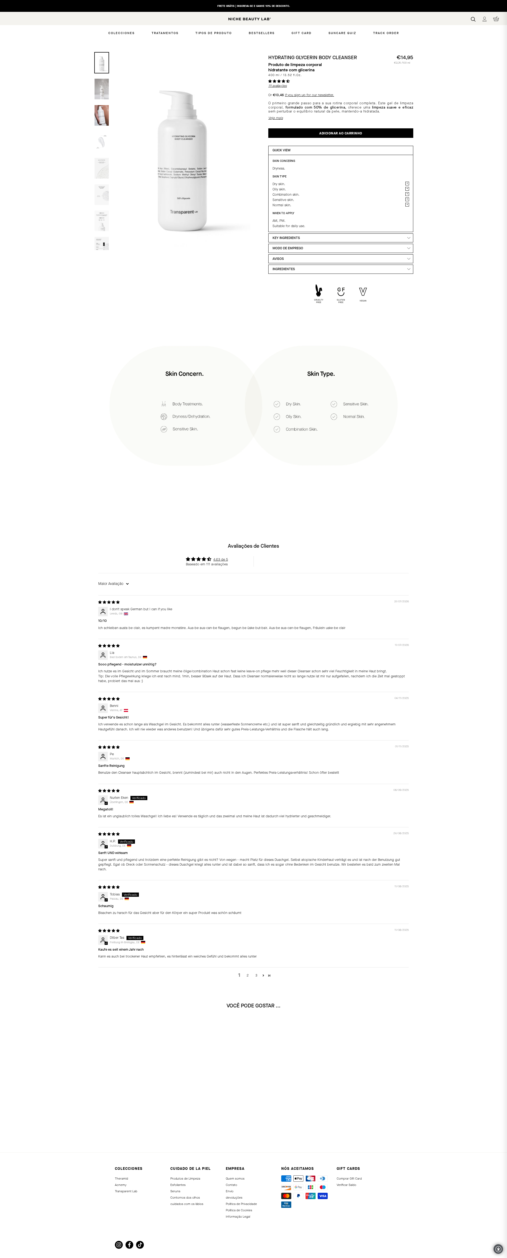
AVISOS (278, 258)
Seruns (175, 1191)
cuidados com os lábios (186, 1204)
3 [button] (256, 975)
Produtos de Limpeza (185, 1178)
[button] (279, 81)
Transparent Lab (126, 1191)
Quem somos (235, 1178)
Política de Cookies (239, 1210)
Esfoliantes (178, 1185)
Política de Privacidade (241, 1204)
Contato (231, 1185)
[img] (109, 602)
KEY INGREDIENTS (286, 238)
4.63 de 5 (220, 559)
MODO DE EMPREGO (288, 248)
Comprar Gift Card (349, 1178)
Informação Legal (238, 1216)
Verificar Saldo (346, 1185)
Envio (229, 1191)
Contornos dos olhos (185, 1197)
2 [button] (248, 975)
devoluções (234, 1197)
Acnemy (120, 1185)
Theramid (121, 1178)
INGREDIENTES (284, 269)
